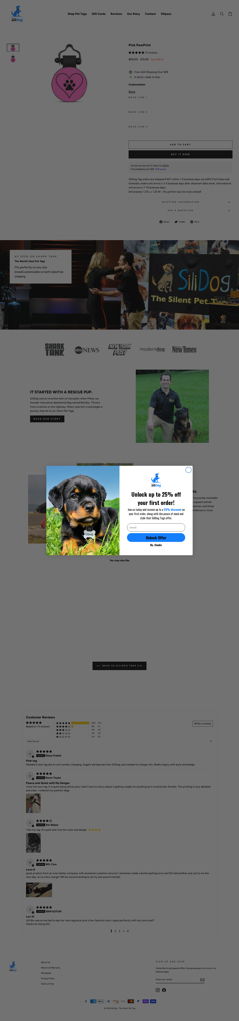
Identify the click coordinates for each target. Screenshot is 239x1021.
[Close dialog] (188, 470)
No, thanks (156, 545)
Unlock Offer (156, 537)
